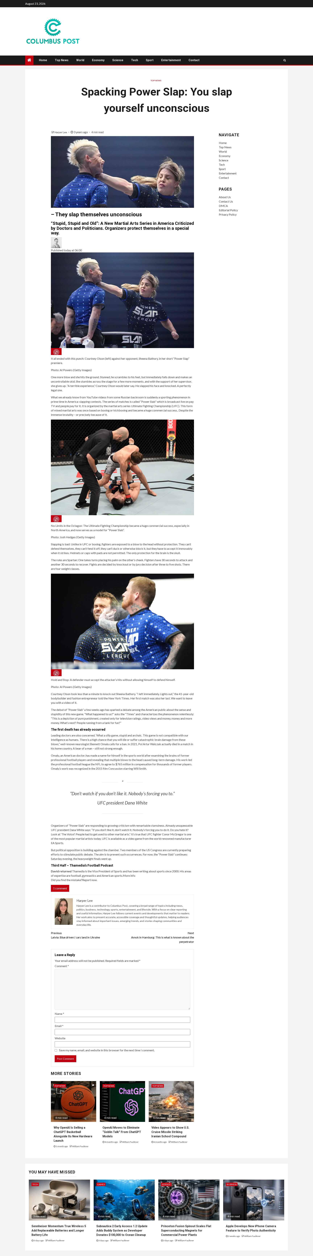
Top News (61, 60)
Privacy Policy (228, 214)
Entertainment (171, 60)
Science (117, 60)
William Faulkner (80, 1146)
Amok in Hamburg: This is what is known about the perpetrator (162, 937)
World (80, 60)
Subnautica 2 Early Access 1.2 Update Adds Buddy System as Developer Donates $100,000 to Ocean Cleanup (121, 1230)
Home (43, 60)
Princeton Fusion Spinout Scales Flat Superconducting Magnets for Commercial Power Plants (186, 1230)
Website (60, 1038)
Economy (98, 60)
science (166, 1184)
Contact (194, 60)
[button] (122, 242)
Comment (62, 966)
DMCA (223, 205)
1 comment (60, 888)
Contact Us (226, 201)
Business (232, 1184)
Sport (149, 60)
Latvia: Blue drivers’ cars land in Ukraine (75, 935)
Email (59, 1026)
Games (101, 1184)
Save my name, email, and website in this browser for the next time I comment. (107, 1050)
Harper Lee (61, 132)
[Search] (284, 60)
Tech (134, 60)
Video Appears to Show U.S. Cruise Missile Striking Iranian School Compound (170, 1132)
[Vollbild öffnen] (56, 351)
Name (59, 1013)
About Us (225, 197)
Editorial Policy (228, 210)
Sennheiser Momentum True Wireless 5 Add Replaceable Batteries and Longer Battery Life (59, 1230)
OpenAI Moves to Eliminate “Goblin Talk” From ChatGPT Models (122, 1132)
